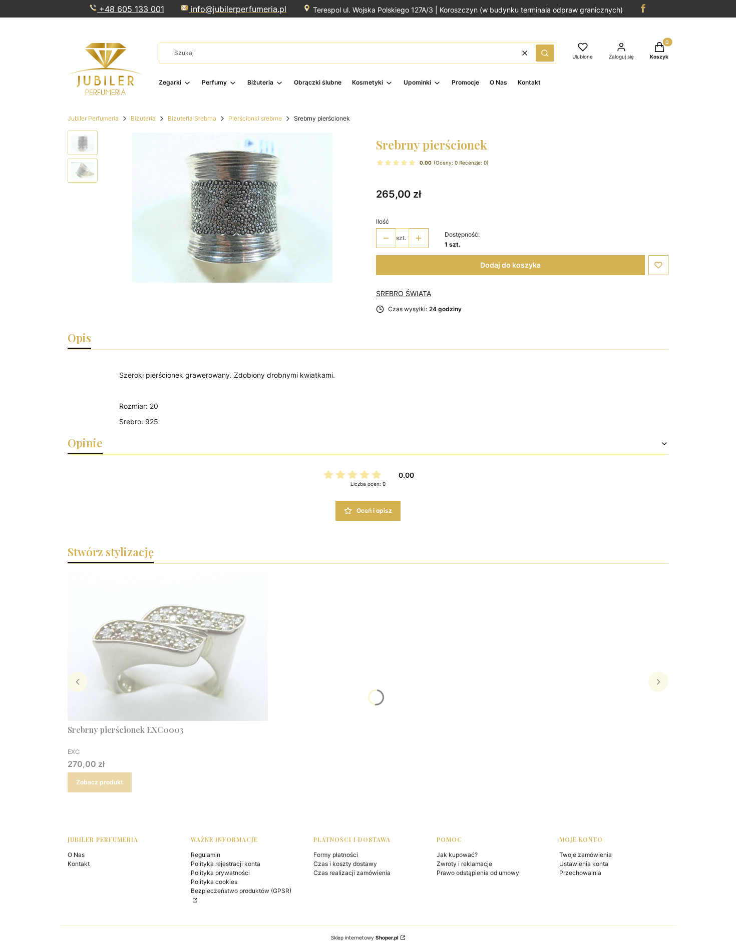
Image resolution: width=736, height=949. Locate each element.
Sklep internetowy (365, 937)
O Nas (76, 854)
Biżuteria (143, 118)
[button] (545, 53)
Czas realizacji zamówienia (352, 872)
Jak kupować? (457, 854)
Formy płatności (335, 854)
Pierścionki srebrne (255, 118)
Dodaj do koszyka (510, 265)
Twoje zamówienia (585, 854)
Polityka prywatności (220, 872)
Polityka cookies (214, 881)
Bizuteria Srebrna (192, 118)
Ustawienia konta (583, 863)
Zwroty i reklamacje (464, 863)
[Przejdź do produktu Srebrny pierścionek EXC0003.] (168, 646)
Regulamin (205, 854)
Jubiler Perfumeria (93, 118)
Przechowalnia (580, 872)
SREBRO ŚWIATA (403, 293)
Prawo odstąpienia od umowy (478, 872)
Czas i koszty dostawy (345, 863)
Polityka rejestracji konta (225, 863)
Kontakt (79, 863)
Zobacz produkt (99, 782)
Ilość (382, 221)
